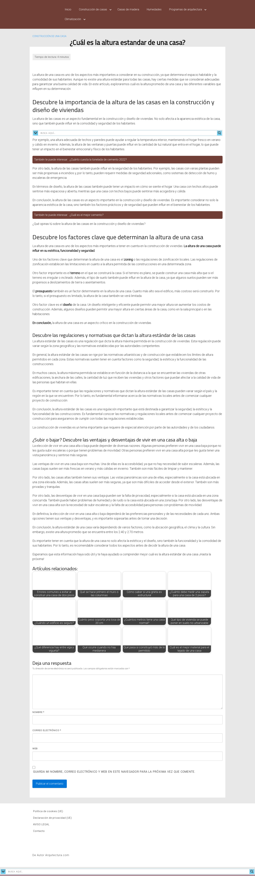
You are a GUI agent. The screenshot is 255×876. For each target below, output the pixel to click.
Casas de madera (128, 9)
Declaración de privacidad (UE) (52, 817)
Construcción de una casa (49, 36)
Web (35, 748)
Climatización (73, 19)
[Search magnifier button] (219, 133)
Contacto (39, 831)
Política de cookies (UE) (48, 811)
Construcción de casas (93, 9)
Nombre (38, 712)
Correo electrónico (46, 730)
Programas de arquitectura (185, 9)
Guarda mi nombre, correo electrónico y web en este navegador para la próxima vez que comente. (114, 771)
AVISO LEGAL (41, 824)
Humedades (154, 9)
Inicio (68, 9)
